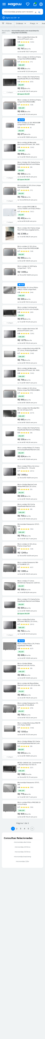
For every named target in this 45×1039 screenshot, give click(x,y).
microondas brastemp (22, 857)
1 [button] (12, 828)
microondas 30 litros (22, 852)
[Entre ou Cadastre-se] (41, 4)
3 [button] (20, 828)
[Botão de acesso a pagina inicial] (15, 4)
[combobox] (22, 12)
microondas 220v (22, 861)
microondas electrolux (22, 842)
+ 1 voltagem (9, 92)
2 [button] (16, 828)
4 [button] (24, 828)
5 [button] (28, 828)
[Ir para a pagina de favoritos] (28, 4)
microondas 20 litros (22, 847)
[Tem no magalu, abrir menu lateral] (4, 4)
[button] (35, 12)
